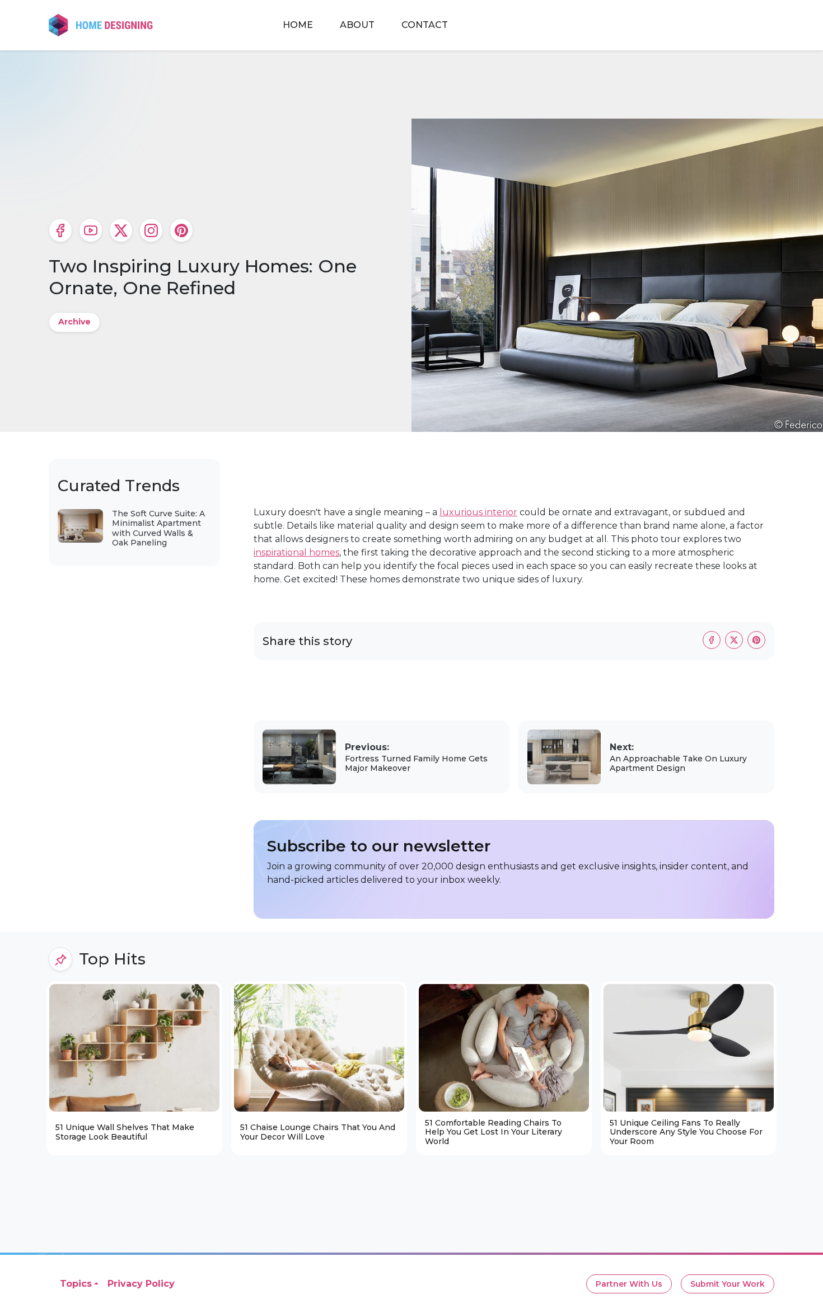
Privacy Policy (141, 1283)
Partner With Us (629, 1284)
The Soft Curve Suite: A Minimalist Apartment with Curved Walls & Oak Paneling (158, 528)
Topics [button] (76, 1283)
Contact (424, 25)
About (357, 25)
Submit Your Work (727, 1284)
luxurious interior (478, 512)
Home (298, 25)
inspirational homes (296, 552)
